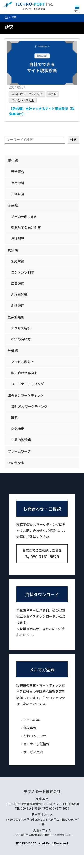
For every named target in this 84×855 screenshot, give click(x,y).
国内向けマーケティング (27, 94)
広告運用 (17, 283)
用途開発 (17, 238)
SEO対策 (17, 261)
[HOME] (6, 17)
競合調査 (17, 171)
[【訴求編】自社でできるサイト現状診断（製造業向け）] (42, 63)
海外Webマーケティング (29, 406)
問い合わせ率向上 (23, 100)
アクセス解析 (21, 328)
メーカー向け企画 (24, 216)
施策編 (13, 250)
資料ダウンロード (42, 594)
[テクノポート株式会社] (27, 5)
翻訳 (14, 417)
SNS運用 (17, 305)
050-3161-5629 (44, 556)
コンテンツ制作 (22, 272)
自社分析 (17, 182)
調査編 (13, 160)
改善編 (52, 94)
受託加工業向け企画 (26, 227)
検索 (73, 140)
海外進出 (17, 428)
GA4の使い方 (21, 339)
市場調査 (17, 193)
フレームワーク (19, 451)
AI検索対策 (19, 294)
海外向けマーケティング (26, 395)
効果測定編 (16, 317)
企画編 (13, 205)
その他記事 (16, 462)
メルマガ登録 (42, 669)
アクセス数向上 (22, 361)
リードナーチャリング (27, 383)
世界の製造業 (21, 439)
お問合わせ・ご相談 (42, 509)
